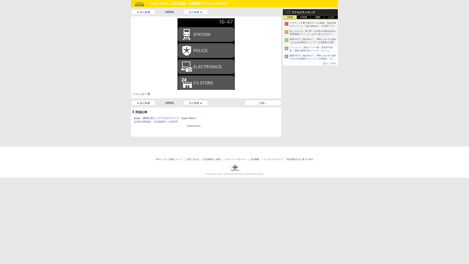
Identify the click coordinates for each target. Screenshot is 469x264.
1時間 (290, 17)
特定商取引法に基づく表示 (300, 159)
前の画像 (145, 12)
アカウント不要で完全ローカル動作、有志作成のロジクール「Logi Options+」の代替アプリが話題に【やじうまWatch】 (313, 26)
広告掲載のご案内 (212, 159)
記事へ (263, 103)
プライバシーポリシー (236, 159)
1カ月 (331, 17)
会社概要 (254, 159)
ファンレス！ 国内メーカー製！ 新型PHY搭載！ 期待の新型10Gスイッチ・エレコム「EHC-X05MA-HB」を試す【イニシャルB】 (312, 50)
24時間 (303, 17)
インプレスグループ (273, 159)
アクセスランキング (303, 12)
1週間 (317, 17)
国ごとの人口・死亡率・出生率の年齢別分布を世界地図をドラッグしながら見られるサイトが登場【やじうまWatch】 (313, 34)
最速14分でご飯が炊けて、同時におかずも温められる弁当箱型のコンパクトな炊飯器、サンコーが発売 (313, 58)
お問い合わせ (192, 159)
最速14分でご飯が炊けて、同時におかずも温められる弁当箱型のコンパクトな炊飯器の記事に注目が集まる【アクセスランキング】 (313, 42)
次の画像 (194, 12)
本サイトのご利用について (169, 159)
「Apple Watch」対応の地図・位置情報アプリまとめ (183, 3)
